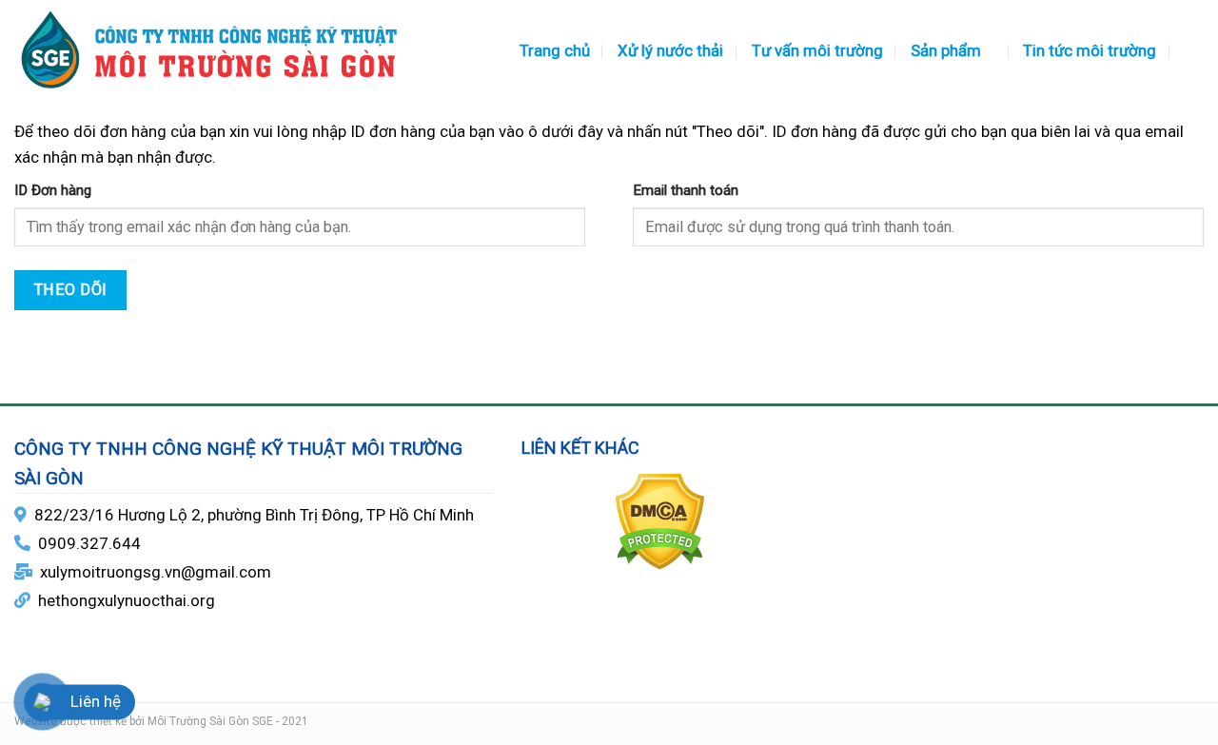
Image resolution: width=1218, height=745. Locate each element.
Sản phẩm (946, 50)
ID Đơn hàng (52, 190)
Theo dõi (71, 290)
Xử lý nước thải (670, 50)
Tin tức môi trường (1089, 50)
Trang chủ (555, 50)
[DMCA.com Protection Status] (660, 520)
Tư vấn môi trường (817, 50)
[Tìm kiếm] (1194, 50)
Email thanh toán (685, 190)
